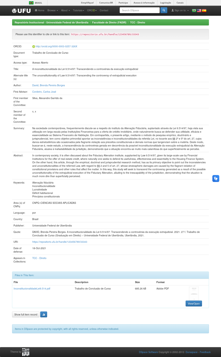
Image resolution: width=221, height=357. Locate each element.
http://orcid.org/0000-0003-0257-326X (56, 46)
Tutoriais (77, 10)
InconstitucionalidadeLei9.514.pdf (32, 288)
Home (40, 10)
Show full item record (25, 314)
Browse (51, 10)
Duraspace (192, 352)
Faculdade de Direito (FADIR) (109, 22)
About (64, 10)
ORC (91, 10)
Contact (104, 10)
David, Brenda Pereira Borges (48, 85)
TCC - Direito (137, 22)
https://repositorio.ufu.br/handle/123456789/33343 (59, 241)
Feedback (205, 352)
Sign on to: (180, 10)
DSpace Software (148, 352)
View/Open (194, 303)
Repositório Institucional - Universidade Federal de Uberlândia (51, 22)
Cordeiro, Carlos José (44, 91)
